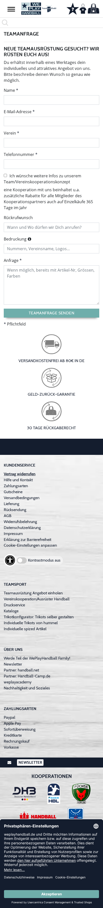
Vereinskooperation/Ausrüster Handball (37, 599)
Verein (10, 133)
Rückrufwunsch (18, 217)
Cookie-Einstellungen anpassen (30, 545)
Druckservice (14, 605)
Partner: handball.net (21, 670)
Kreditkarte (13, 735)
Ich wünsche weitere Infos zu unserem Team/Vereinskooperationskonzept (42, 179)
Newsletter (13, 664)
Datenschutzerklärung (22, 527)
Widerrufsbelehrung (20, 521)
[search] (51, 23)
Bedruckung (15, 239)
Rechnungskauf (17, 741)
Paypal (9, 717)
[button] (11, 8)
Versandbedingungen (22, 497)
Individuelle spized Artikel (25, 628)
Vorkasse (11, 747)
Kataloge (11, 611)
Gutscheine (13, 491)
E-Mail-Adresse (18, 111)
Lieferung (11, 503)
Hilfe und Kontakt (18, 480)
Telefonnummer (19, 154)
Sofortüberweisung (20, 729)
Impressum (13, 533)
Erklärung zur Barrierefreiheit (27, 539)
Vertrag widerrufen (20, 474)
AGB (8, 515)
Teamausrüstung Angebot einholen (33, 593)
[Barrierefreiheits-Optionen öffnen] (10, 560)
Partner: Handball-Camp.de (27, 676)
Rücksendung (15, 509)
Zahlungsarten (16, 485)
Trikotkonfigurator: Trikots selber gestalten (39, 617)
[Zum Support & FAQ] (72, 8)
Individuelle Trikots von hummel (31, 623)
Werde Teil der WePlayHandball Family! (37, 658)
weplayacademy (18, 682)
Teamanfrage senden (51, 313)
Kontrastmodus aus (44, 560)
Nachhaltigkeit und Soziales (27, 688)
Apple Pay (12, 723)
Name (9, 90)
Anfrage (11, 260)
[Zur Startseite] (38, 8)
